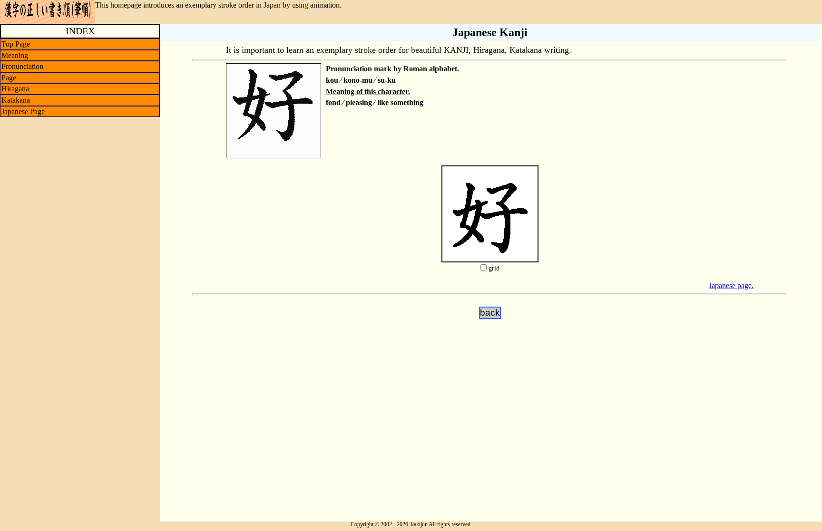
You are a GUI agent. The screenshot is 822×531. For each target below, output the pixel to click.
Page (8, 78)
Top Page (15, 44)
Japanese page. (731, 285)
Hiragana (15, 89)
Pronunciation (22, 66)
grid (494, 268)
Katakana (15, 100)
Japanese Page (23, 111)
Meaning (14, 55)
